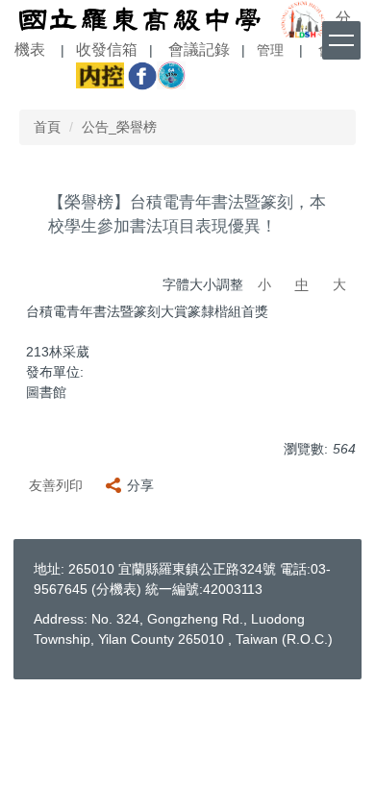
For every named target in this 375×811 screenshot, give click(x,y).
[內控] (100, 74)
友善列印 (56, 485)
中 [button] (302, 284)
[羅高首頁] (139, 18)
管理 (270, 50)
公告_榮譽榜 (119, 127)
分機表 (116, 589)
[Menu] (341, 40)
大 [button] (339, 284)
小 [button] (264, 284)
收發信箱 (107, 49)
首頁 (47, 127)
